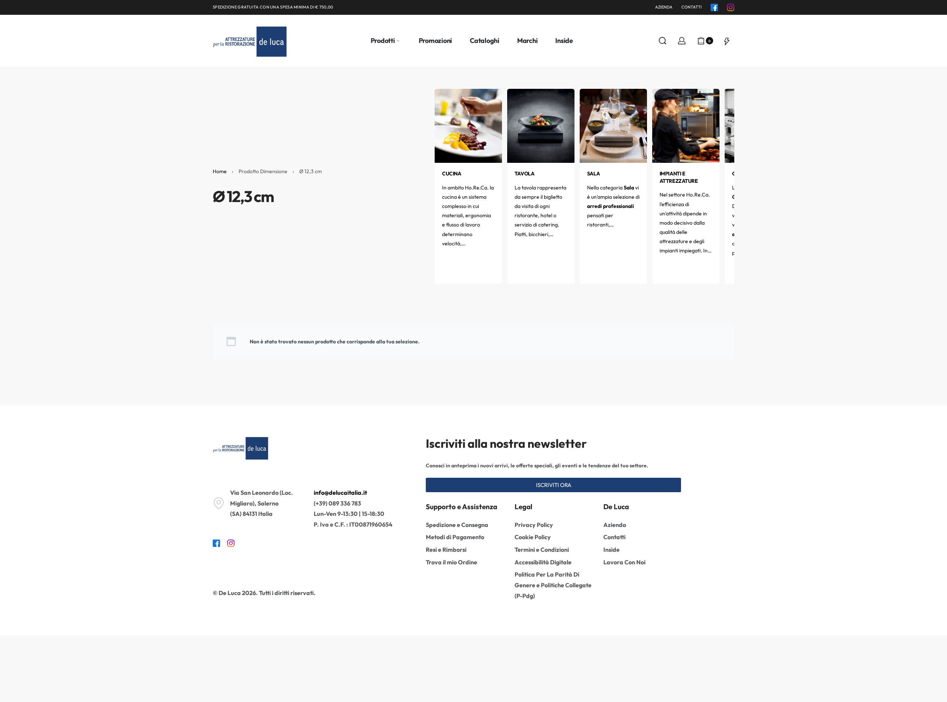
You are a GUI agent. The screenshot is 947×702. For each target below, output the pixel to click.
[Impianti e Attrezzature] (685, 125)
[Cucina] (468, 125)
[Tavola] (540, 125)
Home (220, 171)
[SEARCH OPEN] (662, 41)
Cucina (451, 173)
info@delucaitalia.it (340, 492)
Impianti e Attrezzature (679, 177)
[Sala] (613, 125)
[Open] (727, 41)
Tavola (524, 173)
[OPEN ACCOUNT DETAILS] (682, 41)
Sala (593, 173)
